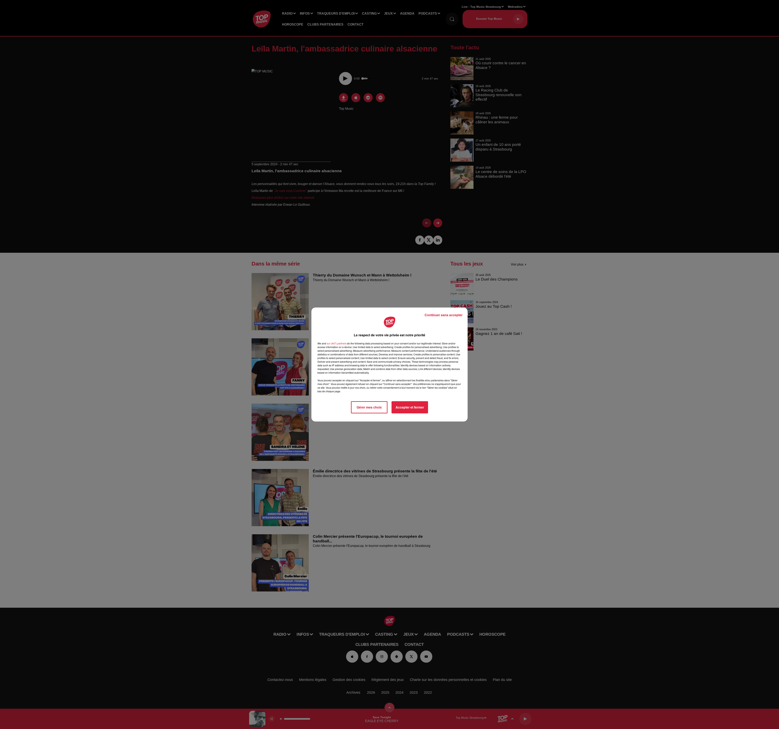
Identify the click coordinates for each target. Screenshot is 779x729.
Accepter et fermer (410, 407)
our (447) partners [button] (336, 343)
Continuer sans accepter (444, 315)
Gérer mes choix (369, 407)
